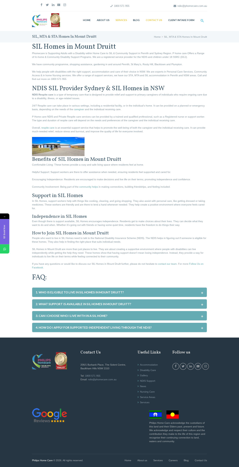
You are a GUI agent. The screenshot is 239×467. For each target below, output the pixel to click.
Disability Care (148, 370)
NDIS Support (147, 380)
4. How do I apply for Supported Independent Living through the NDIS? (94, 327)
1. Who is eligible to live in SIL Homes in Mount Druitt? (80, 292)
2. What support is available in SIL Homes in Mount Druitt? (83, 304)
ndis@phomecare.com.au (192, 5)
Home (157, 36)
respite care (47, 127)
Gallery (144, 375)
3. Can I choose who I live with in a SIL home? (71, 316)
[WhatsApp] (4, 249)
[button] (202, 21)
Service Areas (147, 397)
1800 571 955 (121, 5)
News (143, 386)
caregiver (78, 109)
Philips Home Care (42, 460)
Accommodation (149, 364)
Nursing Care (147, 391)
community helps (88, 186)
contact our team (167, 263)
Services (144, 402)
